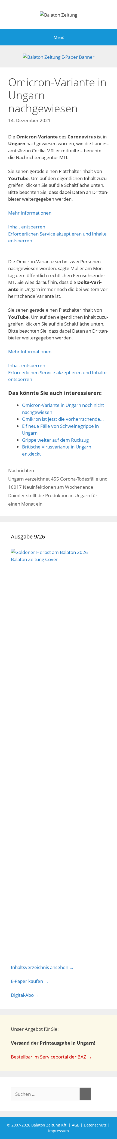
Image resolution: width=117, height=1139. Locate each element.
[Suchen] (85, 1094)
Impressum (58, 1130)
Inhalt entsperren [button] (26, 227)
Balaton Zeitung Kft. (49, 1125)
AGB (75, 1125)
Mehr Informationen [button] (29, 213)
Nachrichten (21, 470)
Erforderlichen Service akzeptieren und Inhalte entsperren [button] (57, 237)
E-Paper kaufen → (30, 981)
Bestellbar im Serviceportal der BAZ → (51, 1057)
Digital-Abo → (25, 995)
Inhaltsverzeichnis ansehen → (42, 967)
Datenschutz (95, 1125)
